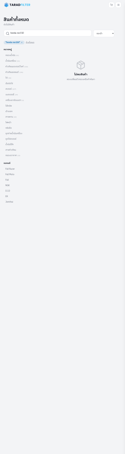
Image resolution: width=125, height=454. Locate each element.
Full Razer (10, 169)
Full (7, 180)
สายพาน (11, 117)
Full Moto (9, 174)
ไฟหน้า (8, 122)
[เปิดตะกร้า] (111, 5)
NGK (7, 185)
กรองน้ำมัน (12, 55)
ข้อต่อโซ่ (9, 83)
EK (6, 196)
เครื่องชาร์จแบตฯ (14, 100)
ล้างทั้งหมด (30, 42)
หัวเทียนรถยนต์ (14, 72)
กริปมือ (8, 128)
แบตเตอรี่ (11, 94)
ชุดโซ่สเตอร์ (10, 139)
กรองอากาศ (12, 155)
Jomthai (9, 202)
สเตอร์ (10, 89)
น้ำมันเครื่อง (12, 61)
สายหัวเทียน (10, 150)
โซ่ (8, 78)
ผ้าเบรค (8, 111)
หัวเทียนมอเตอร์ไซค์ (16, 66)
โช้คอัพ (8, 106)
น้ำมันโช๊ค (9, 144)
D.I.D (7, 191)
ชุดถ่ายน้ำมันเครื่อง (13, 133)
